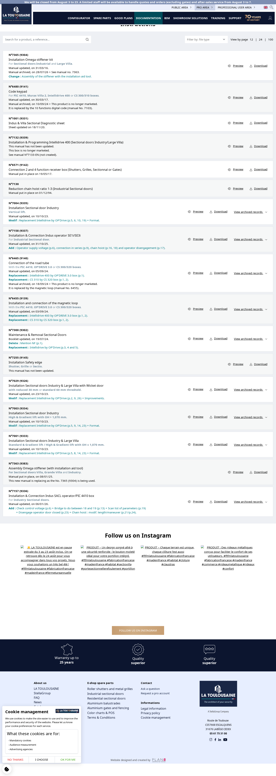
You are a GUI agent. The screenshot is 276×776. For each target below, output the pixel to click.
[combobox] (207, 39)
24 (260, 39)
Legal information (153, 708)
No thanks (15, 759)
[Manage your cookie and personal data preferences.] (7, 769)
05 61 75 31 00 (218, 733)
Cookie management (155, 717)
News (38, 702)
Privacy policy (150, 713)
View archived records (248, 212)
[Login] (270, 18)
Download (260, 65)
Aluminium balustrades (103, 703)
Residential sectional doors (106, 698)
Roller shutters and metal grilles (110, 689)
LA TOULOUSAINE (46, 689)
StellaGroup (42, 693)
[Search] (271, 7)
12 (251, 39)
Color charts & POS (101, 713)
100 (270, 39)
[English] (266, 7)
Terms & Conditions (101, 717)
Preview (238, 65)
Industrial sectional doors (105, 694)
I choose (41, 759)
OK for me (67, 759)
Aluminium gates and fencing (108, 708)
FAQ (37, 698)
